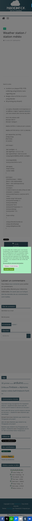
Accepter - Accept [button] (9, 269)
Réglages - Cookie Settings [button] (11, 266)
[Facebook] (2, 519)
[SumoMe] (29, 519)
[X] (7, 519)
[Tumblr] (25, 519)
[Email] (20, 519)
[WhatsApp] (11, 519)
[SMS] (16, 519)
